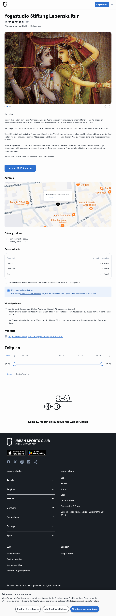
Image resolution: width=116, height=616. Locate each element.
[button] (31, 480)
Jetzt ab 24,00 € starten (20, 168)
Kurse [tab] (9, 374)
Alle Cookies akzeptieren (85, 609)
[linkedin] (29, 462)
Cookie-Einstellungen (28, 609)
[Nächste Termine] (110, 356)
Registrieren (102, 4)
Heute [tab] (7, 355)
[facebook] (8, 462)
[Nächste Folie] (109, 106)
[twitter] (15, 462)
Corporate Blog (14, 564)
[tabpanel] (58, 402)
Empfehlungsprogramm (18, 570)
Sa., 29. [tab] (80, 355)
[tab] (6, 106)
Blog (63, 494)
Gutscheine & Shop (70, 506)
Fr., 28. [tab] (62, 355)
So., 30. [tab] (99, 355)
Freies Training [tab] (22, 374)
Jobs (63, 477)
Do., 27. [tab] (44, 355)
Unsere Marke (68, 500)
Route (51, 197)
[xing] (35, 462)
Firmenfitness (13, 553)
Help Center (67, 553)
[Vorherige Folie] (105, 106)
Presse (64, 483)
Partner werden (14, 559)
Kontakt (64, 489)
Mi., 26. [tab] (25, 355)
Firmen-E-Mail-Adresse (30, 293)
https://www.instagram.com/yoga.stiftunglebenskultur (35, 336)
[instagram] (22, 462)
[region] (58, 603)
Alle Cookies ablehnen (55, 609)
